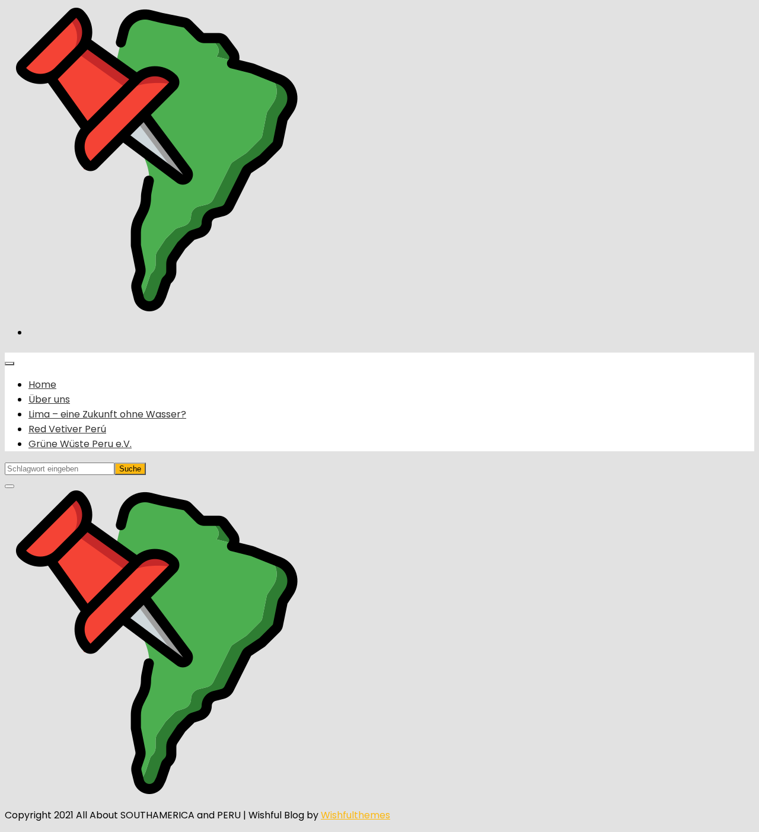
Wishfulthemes (355, 815)
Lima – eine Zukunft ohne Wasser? (107, 414)
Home (42, 384)
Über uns (49, 399)
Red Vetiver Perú (67, 429)
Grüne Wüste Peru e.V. (80, 444)
